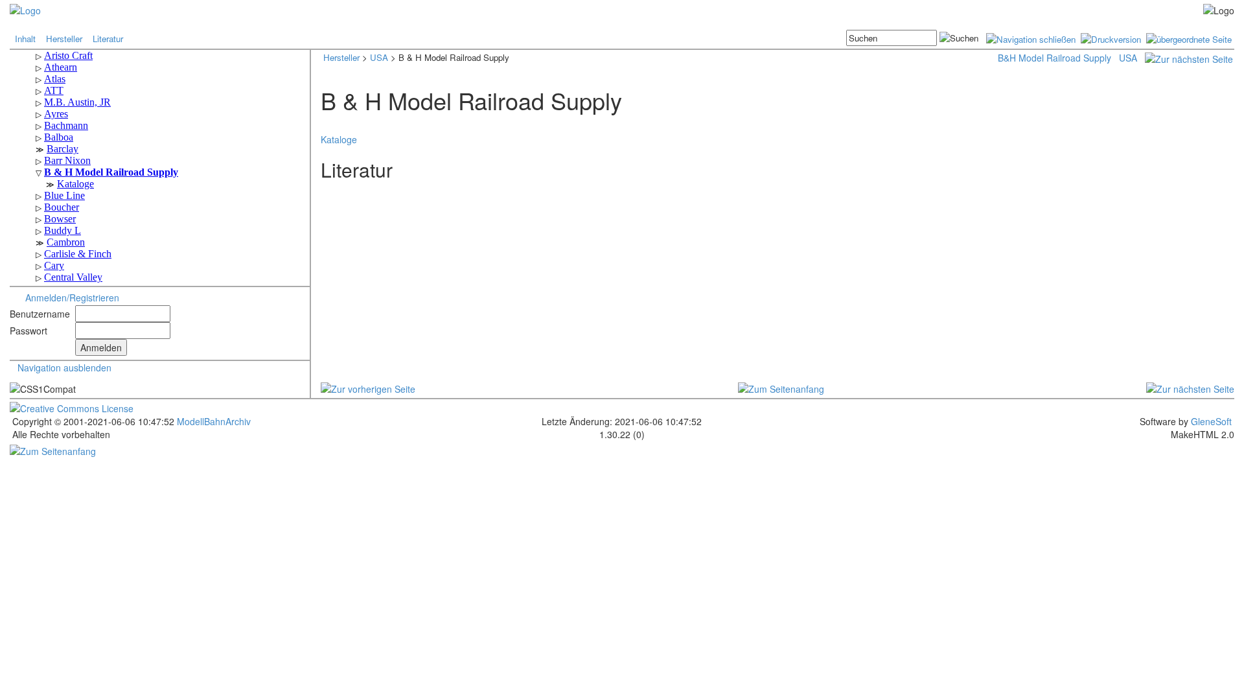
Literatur (108, 38)
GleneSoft (1211, 421)
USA (379, 57)
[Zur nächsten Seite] (1189, 57)
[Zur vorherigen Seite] (368, 386)
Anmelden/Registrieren (72, 297)
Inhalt (25, 38)
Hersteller (64, 38)
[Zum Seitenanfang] (781, 386)
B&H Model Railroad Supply (1054, 57)
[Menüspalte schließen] (1031, 38)
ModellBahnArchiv (212, 421)
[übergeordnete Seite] (1189, 38)
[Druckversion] (1111, 38)
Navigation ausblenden (64, 367)
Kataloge (339, 139)
